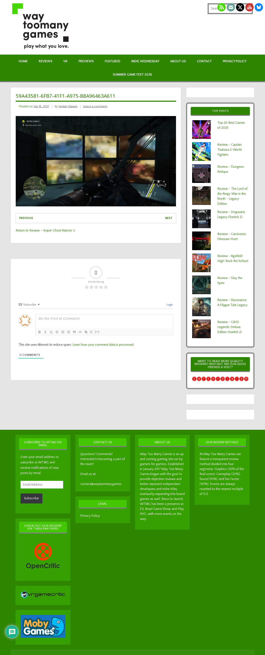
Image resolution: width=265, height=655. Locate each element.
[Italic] (45, 331)
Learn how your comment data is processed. (103, 344)
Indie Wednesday (145, 61)
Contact (204, 61)
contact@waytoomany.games (101, 484)
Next (168, 218)
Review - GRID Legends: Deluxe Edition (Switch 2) (229, 327)
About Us (178, 61)
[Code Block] (80, 331)
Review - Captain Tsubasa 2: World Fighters (229, 150)
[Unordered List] (68, 331)
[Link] (86, 331)
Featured (112, 61)
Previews (86, 61)
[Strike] (57, 331)
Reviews (45, 61)
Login (169, 304)
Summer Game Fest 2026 (132, 74)
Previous (26, 218)
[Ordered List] (63, 331)
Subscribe (31, 498)
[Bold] (39, 331)
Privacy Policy (234, 61)
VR (65, 61)
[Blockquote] (74, 331)
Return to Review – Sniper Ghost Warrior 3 (45, 230)
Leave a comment (95, 106)
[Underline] (51, 331)
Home (23, 61)
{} (91, 331)
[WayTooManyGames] (42, 48)
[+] (97, 331)
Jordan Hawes (68, 106)
